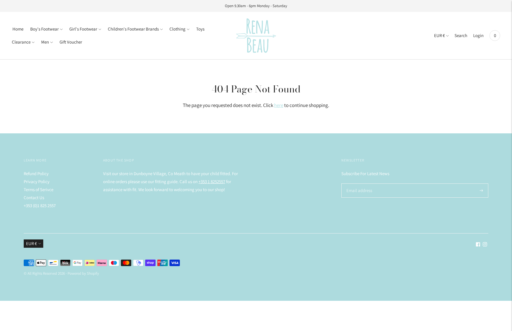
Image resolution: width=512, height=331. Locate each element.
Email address (358, 183)
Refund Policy (36, 173)
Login (478, 35)
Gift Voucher (71, 42)
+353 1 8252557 (212, 181)
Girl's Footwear (83, 29)
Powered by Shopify (83, 273)
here (278, 105)
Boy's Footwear (44, 29)
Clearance (21, 42)
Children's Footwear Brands (133, 29)
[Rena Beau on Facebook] (478, 245)
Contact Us (34, 197)
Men (45, 42)
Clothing (177, 29)
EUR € (439, 35)
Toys (200, 29)
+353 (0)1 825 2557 (40, 205)
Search (461, 35)
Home (17, 29)
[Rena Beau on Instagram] (485, 245)
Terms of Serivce (38, 189)
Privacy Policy (36, 181)
